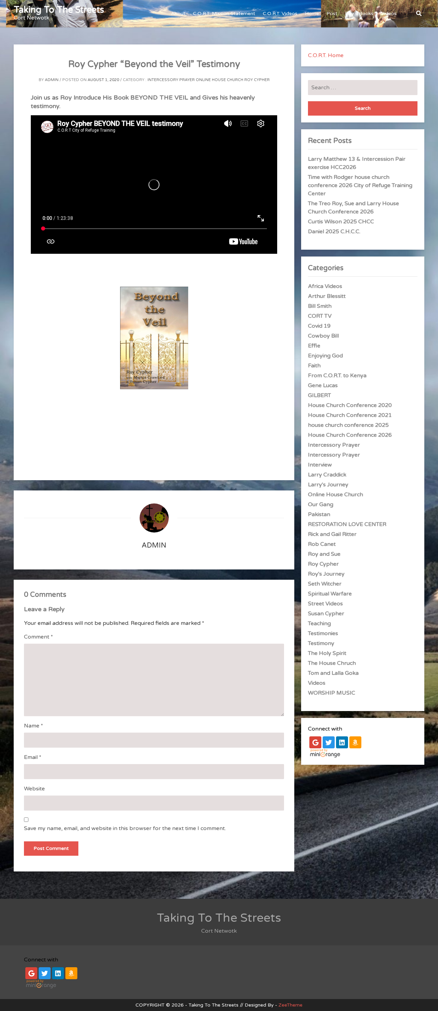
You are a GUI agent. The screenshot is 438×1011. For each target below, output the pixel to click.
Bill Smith (320, 306)
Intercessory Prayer (171, 80)
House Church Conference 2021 (350, 415)
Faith (314, 365)
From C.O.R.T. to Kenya (337, 375)
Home (312, 13)
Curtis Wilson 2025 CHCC (341, 221)
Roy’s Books (359, 13)
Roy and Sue (324, 554)
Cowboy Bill (323, 335)
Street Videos (325, 603)
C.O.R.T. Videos (280, 13)
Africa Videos (325, 286)
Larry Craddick (327, 474)
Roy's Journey (326, 573)
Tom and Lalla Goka (333, 673)
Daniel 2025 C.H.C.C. (334, 231)
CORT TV (320, 316)
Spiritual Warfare (330, 593)
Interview (320, 464)
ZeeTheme (290, 1005)
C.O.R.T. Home (326, 55)
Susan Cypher (326, 613)
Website (34, 788)
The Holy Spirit (327, 653)
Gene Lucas (323, 385)
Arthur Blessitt (327, 296)
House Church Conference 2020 (350, 405)
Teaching (319, 623)
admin (52, 80)
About (178, 13)
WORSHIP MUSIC (331, 693)
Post (331, 13)
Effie (314, 345)
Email (32, 757)
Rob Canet (322, 544)
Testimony (321, 643)
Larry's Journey (328, 484)
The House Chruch (332, 663)
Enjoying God (325, 355)
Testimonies (323, 633)
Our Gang (320, 504)
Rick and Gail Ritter (332, 534)
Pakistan (319, 514)
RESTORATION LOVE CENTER (347, 524)
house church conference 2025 (348, 425)
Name (33, 725)
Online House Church (219, 80)
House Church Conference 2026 (350, 435)
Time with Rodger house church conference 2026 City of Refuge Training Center (360, 185)
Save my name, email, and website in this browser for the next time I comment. (125, 828)
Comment (38, 636)
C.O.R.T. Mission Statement (224, 13)
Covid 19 (319, 326)
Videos (389, 13)
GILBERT (319, 395)
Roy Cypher (257, 80)
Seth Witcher (325, 583)
